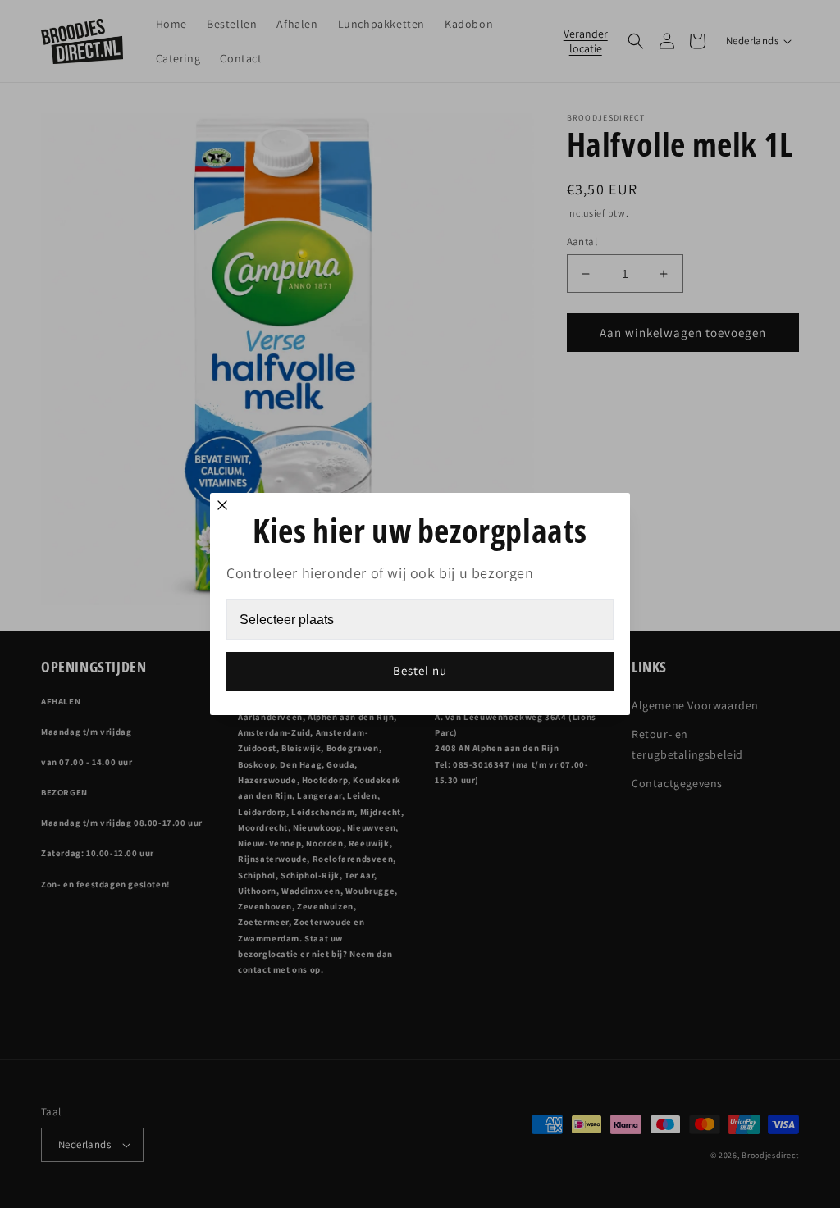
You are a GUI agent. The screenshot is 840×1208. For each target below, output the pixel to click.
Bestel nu (420, 670)
